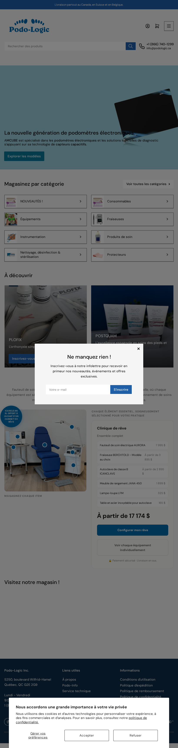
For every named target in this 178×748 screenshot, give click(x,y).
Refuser (136, 735)
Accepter (86, 735)
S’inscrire (121, 389)
